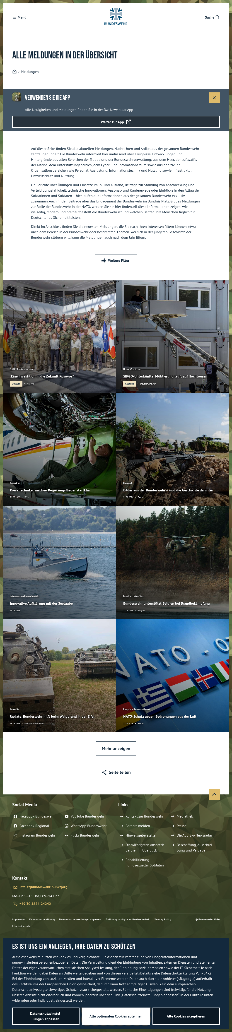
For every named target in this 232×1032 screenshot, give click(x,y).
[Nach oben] (214, 794)
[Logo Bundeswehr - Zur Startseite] (116, 17)
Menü (22, 17)
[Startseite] (14, 71)
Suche (209, 17)
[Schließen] (214, 97)
